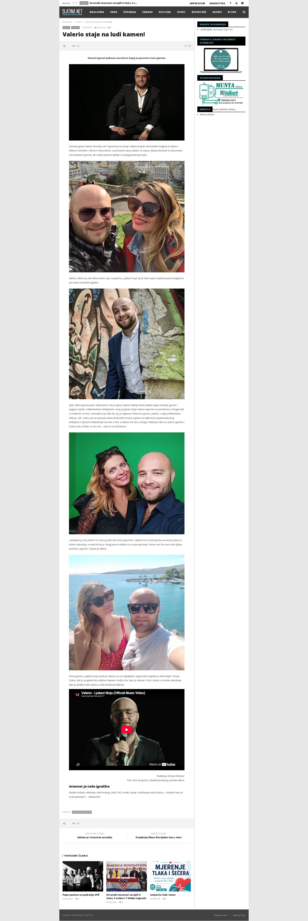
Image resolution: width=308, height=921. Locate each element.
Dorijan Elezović (82, 812)
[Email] (242, 3)
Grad (113, 11)
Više (186, 45)
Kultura (165, 11)
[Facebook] (231, 3)
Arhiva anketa (207, 114)
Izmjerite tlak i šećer (163, 894)
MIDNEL (89, 915)
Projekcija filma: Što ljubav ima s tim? (159, 836)
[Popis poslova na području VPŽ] (83, 876)
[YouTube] (237, 3)
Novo (84, 3)
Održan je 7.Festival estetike (94, 836)
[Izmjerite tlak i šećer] (170, 876)
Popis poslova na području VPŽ (81, 894)
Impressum (197, 3)
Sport (181, 11)
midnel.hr (94, 796)
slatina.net (101, 27)
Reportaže (199, 11)
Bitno (232, 11)
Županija (129, 11)
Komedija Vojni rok (223, 29)
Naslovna (97, 11)
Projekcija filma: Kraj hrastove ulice (111, 2)
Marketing (217, 3)
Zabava (147, 11)
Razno (217, 11)
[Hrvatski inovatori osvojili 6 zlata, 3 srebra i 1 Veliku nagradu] (126, 876)
